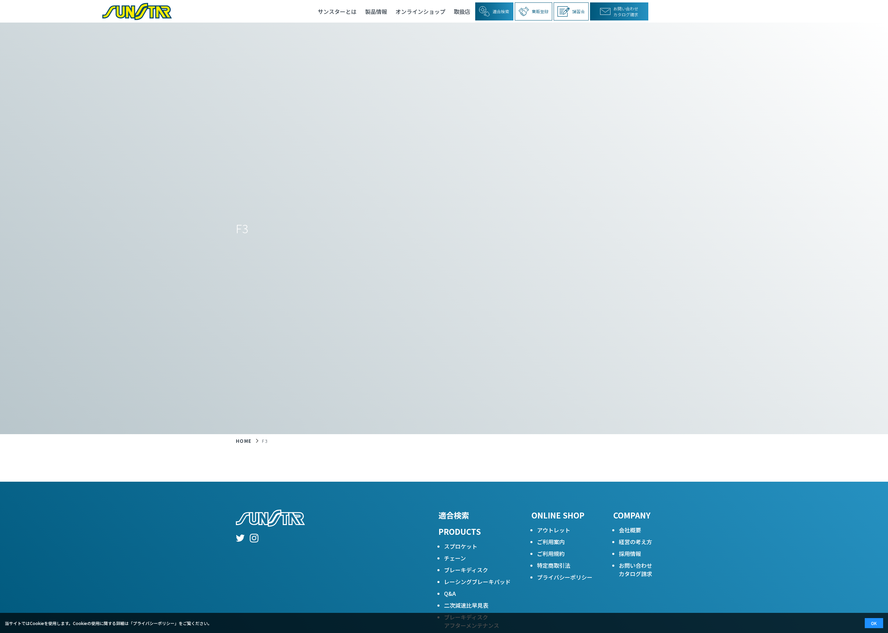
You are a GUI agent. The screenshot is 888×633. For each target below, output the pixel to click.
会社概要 (630, 530)
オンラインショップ (420, 11)
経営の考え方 (635, 542)
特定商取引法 (553, 565)
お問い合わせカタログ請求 (635, 569)
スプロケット (460, 546)
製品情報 (376, 11)
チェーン (455, 558)
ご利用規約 (551, 553)
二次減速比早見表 (466, 605)
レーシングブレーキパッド (477, 581)
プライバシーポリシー (564, 577)
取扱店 (462, 11)
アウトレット (553, 530)
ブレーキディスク (466, 570)
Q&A (450, 593)
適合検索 (453, 515)
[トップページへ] (134, 11)
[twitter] (240, 539)
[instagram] (254, 539)
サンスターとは (337, 11)
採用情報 (630, 553)
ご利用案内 (551, 542)
